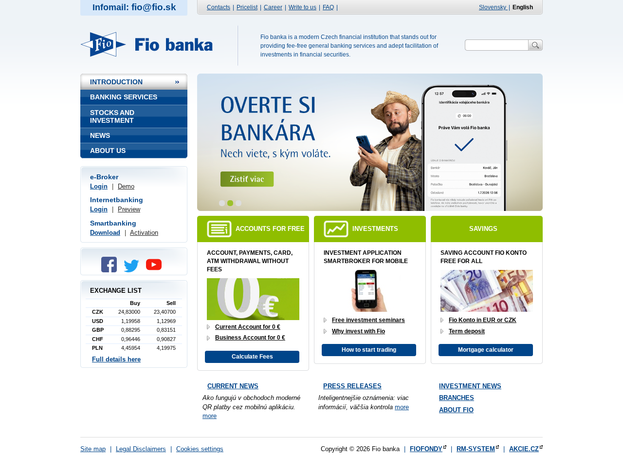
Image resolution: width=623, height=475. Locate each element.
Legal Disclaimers (141, 449)
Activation (144, 232)
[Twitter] (134, 270)
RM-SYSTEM (476, 449)
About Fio (456, 410)
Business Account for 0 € (250, 337)
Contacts (218, 7)
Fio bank (152, 44)
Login (99, 186)
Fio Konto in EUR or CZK (482, 320)
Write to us (302, 7)
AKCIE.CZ (524, 449)
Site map (93, 449)
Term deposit (467, 331)
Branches (456, 397)
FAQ (328, 7)
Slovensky (493, 7)
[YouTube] (156, 270)
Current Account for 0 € (247, 326)
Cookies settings (199, 449)
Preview (129, 209)
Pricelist (247, 7)
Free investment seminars (368, 320)
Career (273, 7)
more (209, 415)
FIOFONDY (426, 449)
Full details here (116, 359)
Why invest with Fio (358, 331)
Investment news (470, 386)
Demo (126, 186)
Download (105, 232)
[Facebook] (111, 270)
